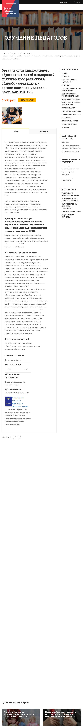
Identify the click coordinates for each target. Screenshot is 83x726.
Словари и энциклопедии (71, 212)
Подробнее (67, 180)
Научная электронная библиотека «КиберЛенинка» (69, 206)
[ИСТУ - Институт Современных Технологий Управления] (10, 8)
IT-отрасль (65, 76)
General (65, 73)
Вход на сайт (64, 2)
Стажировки (66, 118)
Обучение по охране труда (71, 111)
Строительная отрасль (70, 121)
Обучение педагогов (69, 108)
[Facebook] (14, 437)
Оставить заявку (27, 100)
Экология (65, 127)
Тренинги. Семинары (69, 124)
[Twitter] (19, 437)
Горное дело (66, 85)
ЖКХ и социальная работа (71, 99)
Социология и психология (71, 114)
